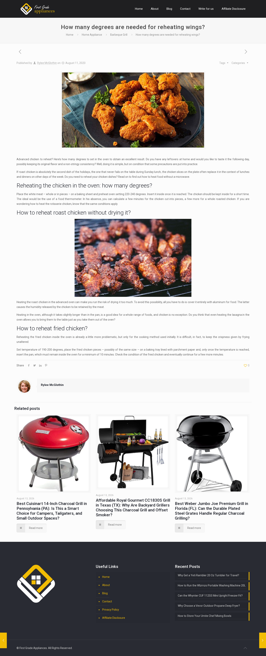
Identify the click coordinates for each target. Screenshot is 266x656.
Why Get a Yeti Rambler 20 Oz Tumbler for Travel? (208, 575)
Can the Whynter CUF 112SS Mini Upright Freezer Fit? (210, 595)
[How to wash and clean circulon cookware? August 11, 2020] (262, 640)
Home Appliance (92, 34)
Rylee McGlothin (47, 63)
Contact (107, 601)
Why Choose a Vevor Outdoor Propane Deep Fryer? (209, 605)
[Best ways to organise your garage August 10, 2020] (3, 640)
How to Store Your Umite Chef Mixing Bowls (204, 615)
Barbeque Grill (118, 34)
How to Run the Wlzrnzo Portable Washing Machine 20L (212, 585)
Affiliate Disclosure (113, 617)
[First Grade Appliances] (37, 9)
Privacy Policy (110, 609)
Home (69, 34)
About (106, 585)
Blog (105, 593)
